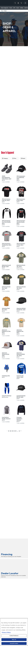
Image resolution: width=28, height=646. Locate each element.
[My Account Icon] (18, 2)
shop (2, 10)
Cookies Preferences (14, 635)
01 (8, 431)
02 (10, 431)
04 (14, 431)
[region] (14, 632)
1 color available (6, 182)
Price (15, 158)
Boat (18, 7)
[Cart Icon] (21, 2)
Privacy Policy (6, 632)
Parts (11, 7)
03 (12, 431)
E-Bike (21, 7)
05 (15, 431)
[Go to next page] (20, 431)
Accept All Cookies (14, 643)
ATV (14, 7)
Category (6, 158)
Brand (23, 158)
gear (5, 10)
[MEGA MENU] (25, 3)
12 (19, 431)
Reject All (14, 639)
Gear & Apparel (4, 7)
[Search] (15, 2)
